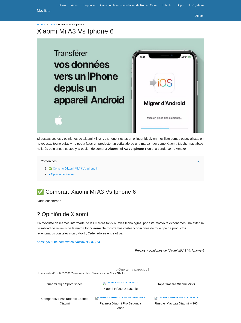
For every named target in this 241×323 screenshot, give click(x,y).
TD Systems (196, 5)
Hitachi (166, 5)
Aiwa (62, 5)
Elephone (89, 5)
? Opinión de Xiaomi (61, 174)
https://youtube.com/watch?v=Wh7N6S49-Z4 (68, 242)
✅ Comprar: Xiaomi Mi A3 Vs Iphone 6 (73, 168)
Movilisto (43, 11)
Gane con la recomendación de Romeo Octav (128, 5)
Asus (74, 5)
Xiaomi (199, 15)
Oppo (180, 5)
